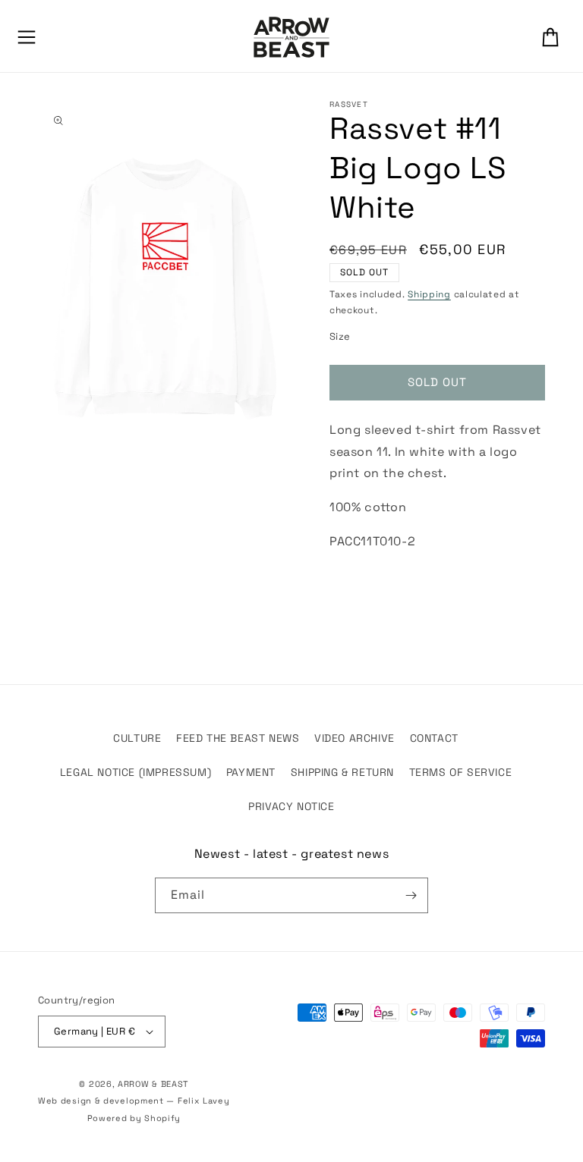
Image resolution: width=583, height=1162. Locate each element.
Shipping (429, 294)
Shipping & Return (342, 772)
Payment (251, 772)
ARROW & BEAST (153, 1084)
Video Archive (354, 738)
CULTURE (137, 738)
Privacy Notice (291, 806)
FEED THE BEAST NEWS (237, 738)
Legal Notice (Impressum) (135, 772)
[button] (26, 37)
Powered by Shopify (134, 1118)
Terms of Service (460, 772)
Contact (434, 738)
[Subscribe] (410, 895)
